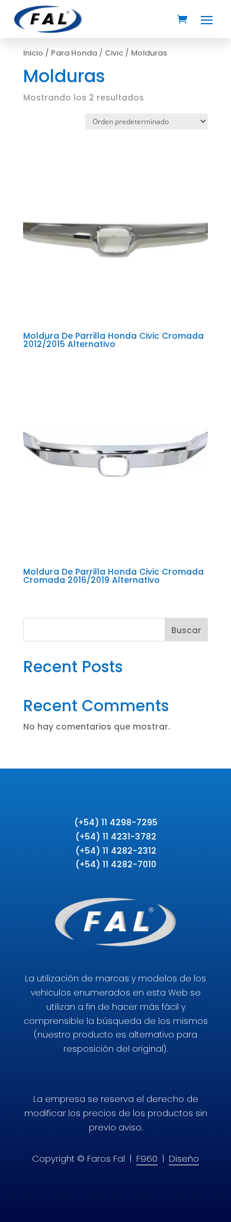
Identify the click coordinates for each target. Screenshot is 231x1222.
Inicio (33, 53)
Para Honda (74, 53)
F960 (147, 1158)
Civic (114, 53)
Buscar (186, 630)
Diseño (184, 1158)
